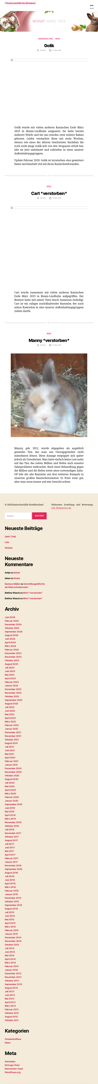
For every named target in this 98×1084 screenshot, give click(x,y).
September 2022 (13, 700)
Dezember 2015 (13, 898)
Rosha (17, 578)
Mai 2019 (9, 811)
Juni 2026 (10, 617)
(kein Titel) (10, 536)
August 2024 (11, 635)
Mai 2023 (9, 675)
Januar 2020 (11, 801)
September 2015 (13, 905)
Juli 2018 (9, 829)
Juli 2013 (9, 991)
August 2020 (11, 779)
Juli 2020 (10, 783)
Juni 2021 (10, 750)
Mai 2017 (9, 851)
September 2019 (13, 804)
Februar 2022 (12, 725)
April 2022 (10, 718)
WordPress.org (13, 1072)
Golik (49, 45)
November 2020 (13, 772)
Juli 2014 (9, 948)
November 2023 (13, 657)
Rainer (17, 572)
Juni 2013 (10, 995)
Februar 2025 (12, 621)
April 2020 (10, 790)
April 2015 (10, 923)
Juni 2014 (10, 952)
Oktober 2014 (12, 944)
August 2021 (11, 743)
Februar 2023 (12, 682)
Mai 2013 (9, 998)
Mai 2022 (9, 714)
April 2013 (10, 1002)
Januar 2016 (11, 894)
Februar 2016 (12, 890)
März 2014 (10, 962)
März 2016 (10, 887)
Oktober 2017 (12, 836)
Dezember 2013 (13, 973)
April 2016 (10, 883)
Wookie (8, 548)
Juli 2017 (9, 844)
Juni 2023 (10, 671)
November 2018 (13, 822)
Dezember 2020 (13, 768)
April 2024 (10, 642)
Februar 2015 (12, 930)
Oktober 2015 (12, 901)
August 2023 (11, 664)
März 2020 (10, 793)
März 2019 (10, 818)
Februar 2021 (11, 761)
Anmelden (10, 1061)
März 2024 (10, 646)
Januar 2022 (11, 729)
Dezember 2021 (13, 732)
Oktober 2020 (12, 775)
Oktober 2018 (12, 826)
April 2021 (10, 757)
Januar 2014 (11, 970)
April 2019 (10, 815)
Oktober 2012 (12, 1013)
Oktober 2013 (12, 980)
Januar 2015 (11, 934)
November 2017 (13, 833)
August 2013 (11, 988)
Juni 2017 (10, 847)
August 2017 (11, 840)
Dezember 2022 (13, 689)
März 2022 (10, 721)
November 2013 (13, 977)
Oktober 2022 (12, 696)
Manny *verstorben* (49, 340)
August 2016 (11, 872)
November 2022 (13, 693)
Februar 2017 (11, 858)
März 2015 (10, 926)
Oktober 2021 (12, 739)
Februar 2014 (12, 966)
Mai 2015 (9, 919)
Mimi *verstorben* (32, 593)
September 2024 (13, 631)
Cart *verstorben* (49, 193)
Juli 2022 (9, 707)
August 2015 (11, 908)
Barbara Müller (12, 584)
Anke (44, 50)
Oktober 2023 (12, 660)
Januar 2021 (11, 765)
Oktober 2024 (12, 628)
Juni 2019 (10, 808)
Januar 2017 (11, 862)
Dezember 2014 (13, 937)
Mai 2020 (10, 786)
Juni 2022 (10, 711)
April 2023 (10, 678)
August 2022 (11, 703)
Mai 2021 (9, 754)
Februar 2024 (12, 649)
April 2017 (10, 854)
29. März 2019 (56, 345)
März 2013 (10, 1006)
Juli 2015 (9, 912)
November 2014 (13, 941)
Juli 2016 (9, 876)
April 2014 (10, 959)
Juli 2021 (9, 747)
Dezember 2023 (13, 653)
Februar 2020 (12, 797)
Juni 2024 (10, 639)
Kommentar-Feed (14, 1068)
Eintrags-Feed (12, 1065)
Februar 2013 (12, 1009)
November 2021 (13, 736)
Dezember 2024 (13, 624)
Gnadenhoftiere (45, 38)
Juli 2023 (9, 667)
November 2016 (13, 865)
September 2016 (13, 869)
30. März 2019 (56, 50)
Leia (7, 542)
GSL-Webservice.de (61, 508)
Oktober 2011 (12, 1020)
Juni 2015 (10, 916)
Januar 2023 (11, 685)
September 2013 (13, 984)
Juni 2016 (10, 880)
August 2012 (11, 1016)
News (57, 38)
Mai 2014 (9, 955)
